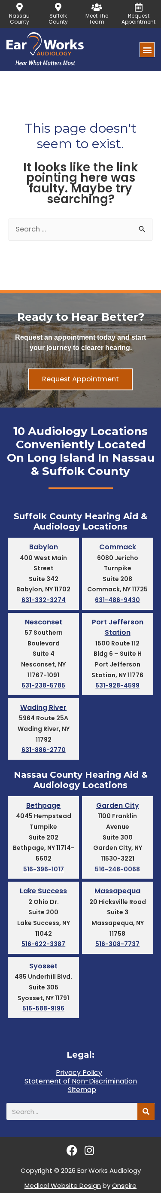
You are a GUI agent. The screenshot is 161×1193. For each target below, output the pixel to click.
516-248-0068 (117, 869)
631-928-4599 (117, 685)
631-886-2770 (43, 750)
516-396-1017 (43, 869)
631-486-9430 (117, 600)
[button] (147, 49)
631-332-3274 (43, 600)
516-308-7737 (117, 944)
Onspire (124, 1185)
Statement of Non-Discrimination (80, 1081)
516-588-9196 (43, 1008)
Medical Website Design (62, 1185)
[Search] (146, 1111)
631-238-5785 (43, 685)
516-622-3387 (43, 944)
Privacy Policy (79, 1072)
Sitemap (82, 1090)
